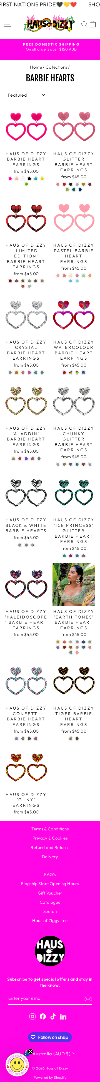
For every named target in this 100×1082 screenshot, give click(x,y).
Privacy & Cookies (50, 838)
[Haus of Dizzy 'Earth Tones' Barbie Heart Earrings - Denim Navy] (83, 642)
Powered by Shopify (50, 1077)
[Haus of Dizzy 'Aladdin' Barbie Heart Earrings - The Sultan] (39, 459)
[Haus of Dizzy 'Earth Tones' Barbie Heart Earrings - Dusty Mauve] (77, 642)
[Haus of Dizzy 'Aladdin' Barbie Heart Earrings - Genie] (26, 459)
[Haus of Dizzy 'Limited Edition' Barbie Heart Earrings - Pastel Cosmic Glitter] (29, 286)
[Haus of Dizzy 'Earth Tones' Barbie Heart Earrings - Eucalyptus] (71, 642)
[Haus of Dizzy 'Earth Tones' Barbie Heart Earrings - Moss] (90, 642)
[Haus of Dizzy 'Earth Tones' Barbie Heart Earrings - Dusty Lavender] (58, 647)
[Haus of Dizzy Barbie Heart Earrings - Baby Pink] (16, 179)
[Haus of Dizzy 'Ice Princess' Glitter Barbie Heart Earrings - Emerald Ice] (64, 556)
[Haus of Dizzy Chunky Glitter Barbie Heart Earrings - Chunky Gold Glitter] (64, 464)
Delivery (50, 856)
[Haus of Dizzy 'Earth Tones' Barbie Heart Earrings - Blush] (90, 647)
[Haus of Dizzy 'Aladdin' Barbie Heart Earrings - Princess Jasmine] (33, 459)
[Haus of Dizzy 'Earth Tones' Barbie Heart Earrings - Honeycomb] (58, 642)
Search (50, 911)
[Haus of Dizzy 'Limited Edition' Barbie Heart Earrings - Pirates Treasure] (36, 281)
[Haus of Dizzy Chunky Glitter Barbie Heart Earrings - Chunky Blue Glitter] (77, 464)
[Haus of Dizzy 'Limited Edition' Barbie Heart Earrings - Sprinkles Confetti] (42, 281)
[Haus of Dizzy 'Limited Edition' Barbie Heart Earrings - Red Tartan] (10, 281)
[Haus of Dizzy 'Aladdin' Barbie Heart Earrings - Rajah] (20, 459)
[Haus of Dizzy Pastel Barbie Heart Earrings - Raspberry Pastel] (64, 276)
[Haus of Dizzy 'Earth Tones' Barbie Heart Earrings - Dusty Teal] (71, 652)
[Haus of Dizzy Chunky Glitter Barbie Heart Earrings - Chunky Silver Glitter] (58, 464)
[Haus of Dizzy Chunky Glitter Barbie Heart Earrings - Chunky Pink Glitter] (83, 464)
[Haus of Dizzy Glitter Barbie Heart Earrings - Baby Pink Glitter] (58, 184)
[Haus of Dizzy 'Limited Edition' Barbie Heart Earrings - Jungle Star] (29, 281)
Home (36, 67)
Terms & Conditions (50, 828)
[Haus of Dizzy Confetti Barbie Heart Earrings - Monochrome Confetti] (23, 739)
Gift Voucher (50, 893)
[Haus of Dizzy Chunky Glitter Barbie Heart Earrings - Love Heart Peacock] (90, 464)
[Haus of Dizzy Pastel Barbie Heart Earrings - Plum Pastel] (77, 276)
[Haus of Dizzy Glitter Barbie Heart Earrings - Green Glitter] (74, 189)
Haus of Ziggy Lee (50, 920)
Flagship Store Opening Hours (50, 883)
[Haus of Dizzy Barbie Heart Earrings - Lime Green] (26, 184)
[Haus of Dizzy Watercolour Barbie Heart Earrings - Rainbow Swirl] (71, 372)
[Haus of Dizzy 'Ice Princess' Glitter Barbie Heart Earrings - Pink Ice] (83, 556)
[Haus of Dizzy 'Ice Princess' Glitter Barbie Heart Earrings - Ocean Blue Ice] (77, 556)
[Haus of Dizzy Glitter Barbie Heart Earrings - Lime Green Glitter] (67, 189)
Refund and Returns (50, 847)
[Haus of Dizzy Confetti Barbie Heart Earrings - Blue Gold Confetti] (29, 739)
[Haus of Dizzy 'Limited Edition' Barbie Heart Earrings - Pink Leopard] (16, 281)
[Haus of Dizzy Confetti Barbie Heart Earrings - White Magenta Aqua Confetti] (16, 739)
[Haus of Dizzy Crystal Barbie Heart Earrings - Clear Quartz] (10, 372)
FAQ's (50, 874)
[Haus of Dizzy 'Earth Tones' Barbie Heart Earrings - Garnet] (64, 647)
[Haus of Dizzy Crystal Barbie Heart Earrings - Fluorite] (42, 372)
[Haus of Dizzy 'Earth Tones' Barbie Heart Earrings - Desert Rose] (64, 642)
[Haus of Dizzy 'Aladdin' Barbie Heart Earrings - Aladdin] (13, 459)
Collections (56, 67)
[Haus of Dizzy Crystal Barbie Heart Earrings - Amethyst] (29, 372)
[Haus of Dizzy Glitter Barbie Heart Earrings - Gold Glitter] (83, 184)
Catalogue (50, 902)
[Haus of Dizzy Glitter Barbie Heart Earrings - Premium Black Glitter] (71, 184)
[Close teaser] (30, 1051)
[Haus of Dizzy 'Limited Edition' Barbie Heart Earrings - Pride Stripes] (23, 286)
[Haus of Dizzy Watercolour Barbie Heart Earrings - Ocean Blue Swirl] (83, 372)
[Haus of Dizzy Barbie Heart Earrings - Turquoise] (36, 179)
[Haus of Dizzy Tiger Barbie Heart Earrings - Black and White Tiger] (71, 739)
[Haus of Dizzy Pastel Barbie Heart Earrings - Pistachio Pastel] (83, 276)
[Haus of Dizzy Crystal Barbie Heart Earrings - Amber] (16, 372)
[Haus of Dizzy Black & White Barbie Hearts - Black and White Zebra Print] (20, 545)
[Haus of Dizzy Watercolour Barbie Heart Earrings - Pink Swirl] (64, 372)
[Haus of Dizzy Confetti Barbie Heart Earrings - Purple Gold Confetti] (36, 739)
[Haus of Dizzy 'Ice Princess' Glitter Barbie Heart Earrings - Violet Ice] (71, 556)
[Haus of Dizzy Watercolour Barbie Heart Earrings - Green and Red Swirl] (77, 372)
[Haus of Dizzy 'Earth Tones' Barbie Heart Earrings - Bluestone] (83, 647)
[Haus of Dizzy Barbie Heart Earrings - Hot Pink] (10, 179)
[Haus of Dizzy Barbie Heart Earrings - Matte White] (23, 179)
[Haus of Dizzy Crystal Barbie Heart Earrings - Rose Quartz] (23, 372)
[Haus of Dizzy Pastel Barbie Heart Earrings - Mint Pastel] (77, 281)
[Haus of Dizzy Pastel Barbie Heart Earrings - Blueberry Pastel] (71, 281)
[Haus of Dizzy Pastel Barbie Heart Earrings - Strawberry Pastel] (58, 276)
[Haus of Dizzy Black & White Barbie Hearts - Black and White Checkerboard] (26, 545)
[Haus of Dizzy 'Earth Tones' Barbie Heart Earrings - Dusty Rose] (77, 647)
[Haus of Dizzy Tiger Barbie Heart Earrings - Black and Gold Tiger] (77, 739)
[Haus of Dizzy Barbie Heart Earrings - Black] (29, 179)
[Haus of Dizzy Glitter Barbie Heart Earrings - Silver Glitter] (77, 184)
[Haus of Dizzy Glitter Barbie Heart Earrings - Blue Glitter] (80, 189)
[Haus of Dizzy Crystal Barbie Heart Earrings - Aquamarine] (36, 372)
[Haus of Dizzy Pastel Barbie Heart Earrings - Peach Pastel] (90, 276)
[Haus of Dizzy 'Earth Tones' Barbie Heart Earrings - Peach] (77, 652)
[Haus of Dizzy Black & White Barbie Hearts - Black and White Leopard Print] (33, 545)
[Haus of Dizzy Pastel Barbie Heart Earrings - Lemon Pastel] (71, 276)
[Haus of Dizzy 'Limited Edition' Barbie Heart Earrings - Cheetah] (23, 281)
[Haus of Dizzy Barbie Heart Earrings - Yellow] (42, 179)
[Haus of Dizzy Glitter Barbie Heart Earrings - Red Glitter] (64, 184)
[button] (17, 1064)
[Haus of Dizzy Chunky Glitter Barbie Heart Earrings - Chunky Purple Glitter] (71, 464)
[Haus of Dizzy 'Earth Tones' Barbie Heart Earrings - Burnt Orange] (71, 647)
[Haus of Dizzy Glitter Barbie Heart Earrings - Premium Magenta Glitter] (90, 184)
